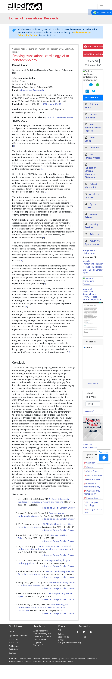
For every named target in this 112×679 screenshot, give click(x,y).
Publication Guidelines (14, 647)
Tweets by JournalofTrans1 (90, 446)
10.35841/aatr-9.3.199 (51, 104)
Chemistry (90, 462)
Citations (94, 147)
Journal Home (91, 97)
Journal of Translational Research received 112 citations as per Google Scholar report (93, 267)
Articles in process (92, 196)
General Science (93, 479)
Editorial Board (91, 106)
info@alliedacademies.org (69, 642)
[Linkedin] (90, 631)
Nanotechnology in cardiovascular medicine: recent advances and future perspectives (43, 607)
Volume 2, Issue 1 (94, 411)
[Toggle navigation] (101, 6)
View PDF (93, 61)
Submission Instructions (14, 640)
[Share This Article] (89, 84)
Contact (12, 653)
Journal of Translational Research (60, 117)
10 (69, 352)
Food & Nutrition (94, 475)
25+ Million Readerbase (95, 46)
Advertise (94, 234)
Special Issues (91, 206)
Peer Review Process (92, 156)
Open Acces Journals (18, 635)
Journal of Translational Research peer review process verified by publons (92, 294)
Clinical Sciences (93, 471)
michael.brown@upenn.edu (32, 90)
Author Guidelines (91, 116)
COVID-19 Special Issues (92, 243)
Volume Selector (91, 216)
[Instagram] (84, 637)
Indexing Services (91, 226)
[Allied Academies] (25, 7)
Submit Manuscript (91, 186)
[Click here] (93, 281)
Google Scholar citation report (90, 252)
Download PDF (94, 65)
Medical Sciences (93, 498)
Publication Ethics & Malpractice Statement (91, 172)
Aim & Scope (90, 139)
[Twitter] (84, 631)
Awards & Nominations (93, 53)
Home (11, 631)
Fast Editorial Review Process (93, 127)
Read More (93, 383)
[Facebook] (77, 631)
